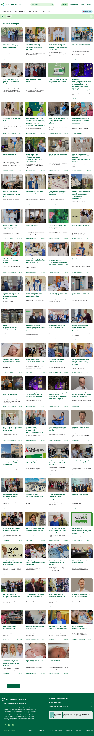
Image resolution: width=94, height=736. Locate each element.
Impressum (32, 730)
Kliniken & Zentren (6, 11)
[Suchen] (52, 5)
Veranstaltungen (74, 5)
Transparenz (79, 730)
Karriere (43, 11)
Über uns (35, 11)
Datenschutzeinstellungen (55, 730)
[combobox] (40, 4)
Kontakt (89, 5)
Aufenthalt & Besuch (19, 11)
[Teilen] (91, 16)
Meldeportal (69, 730)
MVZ (49, 11)
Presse (82, 5)
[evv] (56, 715)
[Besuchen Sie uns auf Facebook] (9, 724)
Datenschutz (42, 730)
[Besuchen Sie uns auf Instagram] (5, 724)
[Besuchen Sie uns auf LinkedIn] (12, 724)
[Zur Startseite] (12, 4)
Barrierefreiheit (89, 730)
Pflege (29, 11)
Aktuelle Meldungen (13, 686)
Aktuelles (64, 5)
